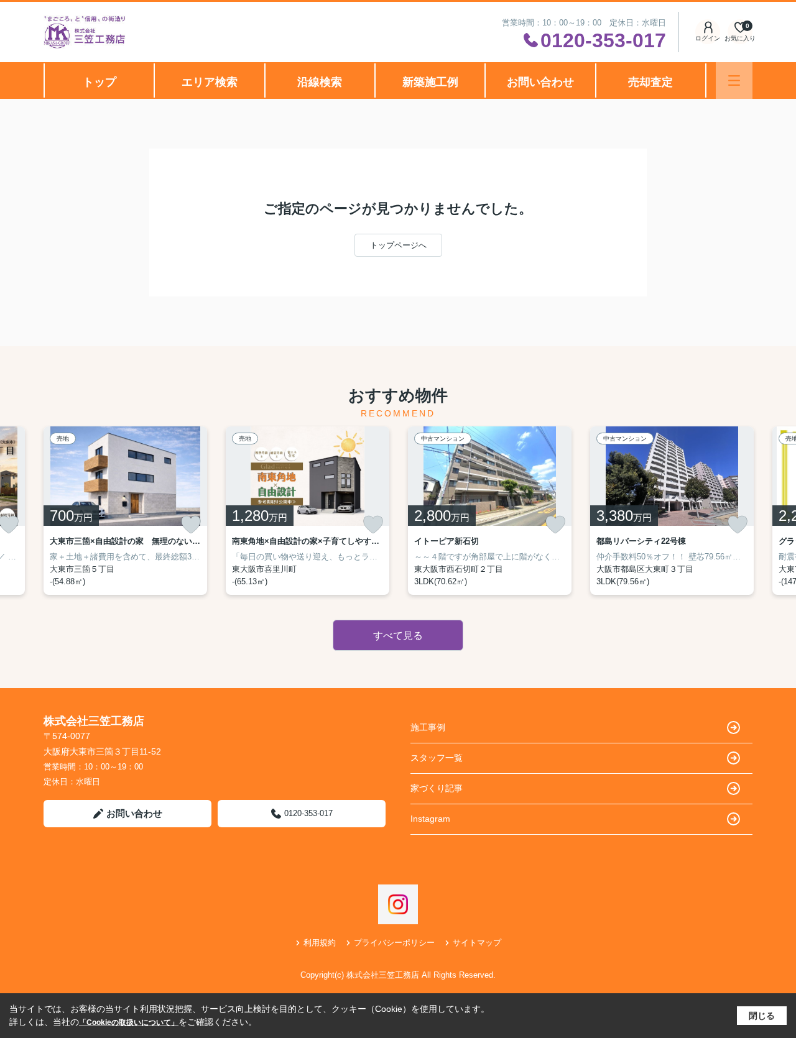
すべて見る (398, 635)
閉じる (762, 1016)
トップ (99, 82)
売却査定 (650, 82)
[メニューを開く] (734, 80)
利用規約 (319, 942)
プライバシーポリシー (394, 942)
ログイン (707, 38)
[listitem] (125, 510)
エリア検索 (210, 82)
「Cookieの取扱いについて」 (128, 1022)
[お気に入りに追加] (191, 524)
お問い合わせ (540, 82)
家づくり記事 (436, 788)
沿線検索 (319, 82)
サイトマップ (477, 942)
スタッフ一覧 (436, 758)
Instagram (430, 819)
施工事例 (427, 727)
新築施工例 (430, 82)
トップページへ (398, 245)
